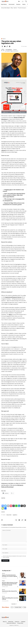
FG (11, 607)
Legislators (15, 514)
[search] (16, 1)
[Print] (10, 46)
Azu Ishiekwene (9, 49)
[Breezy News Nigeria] (5, 1)
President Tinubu (18, 607)
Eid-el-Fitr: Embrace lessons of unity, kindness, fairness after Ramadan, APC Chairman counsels (10, 584)
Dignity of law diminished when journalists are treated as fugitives (9, 575)
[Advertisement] (14, 23)
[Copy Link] (7, 46)
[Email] (5, 46)
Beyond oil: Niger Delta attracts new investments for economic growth (13, 203)
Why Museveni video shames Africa (9, 591)
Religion (3, 580)
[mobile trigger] (25, 1)
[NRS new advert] (14, 96)
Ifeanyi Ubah (9, 514)
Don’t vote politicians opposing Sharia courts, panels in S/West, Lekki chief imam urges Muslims (14, 195)
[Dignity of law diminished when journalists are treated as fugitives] (22, 575)
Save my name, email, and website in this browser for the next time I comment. (14, 557)
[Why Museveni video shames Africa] (22, 591)
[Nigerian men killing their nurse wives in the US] (22, 598)
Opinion (4, 38)
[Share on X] (2, 46)
